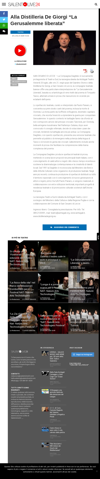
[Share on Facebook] (4, 14)
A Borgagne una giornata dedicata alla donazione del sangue (56, 393)
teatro (14, 84)
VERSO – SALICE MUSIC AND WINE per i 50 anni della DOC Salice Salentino (57, 356)
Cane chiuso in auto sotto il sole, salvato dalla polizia (57, 430)
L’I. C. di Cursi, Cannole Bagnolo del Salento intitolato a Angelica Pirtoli (57, 412)
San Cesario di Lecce (19, 81)
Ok (50, 475)
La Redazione (20, 61)
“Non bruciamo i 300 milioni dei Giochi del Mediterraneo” (56, 447)
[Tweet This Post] (4, 20)
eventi (14, 78)
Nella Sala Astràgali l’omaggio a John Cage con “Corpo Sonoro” (57, 375)
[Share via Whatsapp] (4, 26)
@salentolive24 (21, 64)
